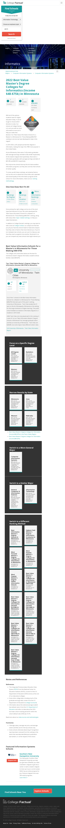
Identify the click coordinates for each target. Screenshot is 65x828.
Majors (7, 48)
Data (10, 823)
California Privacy (26, 823)
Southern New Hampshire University (29, 755)
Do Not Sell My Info (37, 823)
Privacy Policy (17, 823)
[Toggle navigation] (61, 2)
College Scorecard (31, 703)
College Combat (19, 225)
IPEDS (16, 689)
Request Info (12, 760)
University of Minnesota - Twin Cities (26, 272)
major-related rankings (23, 218)
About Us (5, 823)
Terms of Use (47, 823)
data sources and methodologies (28, 717)
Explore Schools (42, 791)
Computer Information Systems (16, 50)
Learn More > (24, 777)
